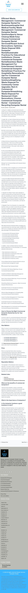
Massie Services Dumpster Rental (11, 343)
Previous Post (4, 442)
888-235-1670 (13, 357)
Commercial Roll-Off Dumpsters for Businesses (14, 380)
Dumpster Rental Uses (9, 378)
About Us (6, 377)
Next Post (24, 442)
